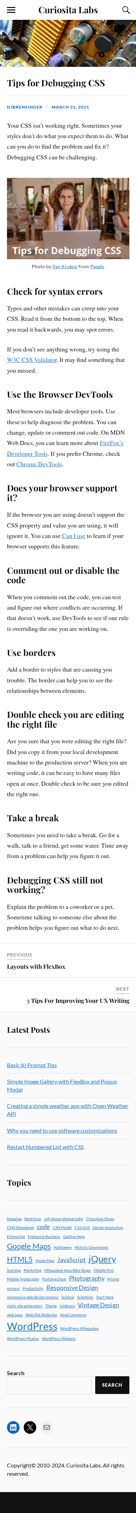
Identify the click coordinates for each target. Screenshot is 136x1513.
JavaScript (71, 1260)
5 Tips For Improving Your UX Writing (78, 1000)
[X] (30, 1427)
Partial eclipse (54, 1279)
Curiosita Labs (68, 9)
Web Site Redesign (41, 1315)
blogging (14, 1219)
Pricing (113, 1279)
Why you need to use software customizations (62, 1130)
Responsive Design (72, 1287)
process (13, 1288)
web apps (15, 1315)
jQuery (102, 1258)
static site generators (25, 1306)
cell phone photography (63, 1219)
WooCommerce (73, 1315)
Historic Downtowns (91, 1247)
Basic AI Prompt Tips (32, 1065)
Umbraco (67, 1306)
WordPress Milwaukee (79, 1328)
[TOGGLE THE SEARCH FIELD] (125, 10)
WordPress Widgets (59, 1338)
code (43, 1226)
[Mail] (46, 1427)
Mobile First (104, 1270)
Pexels (97, 266)
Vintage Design (98, 1305)
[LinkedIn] (13, 1427)
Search (15, 1373)
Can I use (73, 535)
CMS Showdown (20, 1227)
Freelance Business (44, 1236)
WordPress (32, 1326)
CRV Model (62, 1227)
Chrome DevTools (39, 464)
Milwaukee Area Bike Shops (67, 1270)
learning (14, 1270)
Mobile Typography (23, 1279)
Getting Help (74, 1236)
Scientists (85, 1297)
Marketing (32, 1270)
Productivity (33, 1288)
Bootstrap (32, 1219)
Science (67, 1297)
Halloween (63, 1247)
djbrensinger (25, 107)
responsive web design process (33, 1297)
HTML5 (20, 1259)
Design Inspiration (107, 1227)
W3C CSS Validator (32, 359)
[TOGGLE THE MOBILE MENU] (11, 10)
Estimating (16, 1236)
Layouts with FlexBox (36, 966)
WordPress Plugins (23, 1338)
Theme (51, 1306)
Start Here (105, 1297)
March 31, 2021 (70, 107)
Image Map (45, 1260)
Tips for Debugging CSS (56, 82)
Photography (87, 1278)
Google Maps (29, 1246)
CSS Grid (82, 1227)
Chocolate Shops (100, 1219)
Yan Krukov (64, 266)
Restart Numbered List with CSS (45, 1146)
